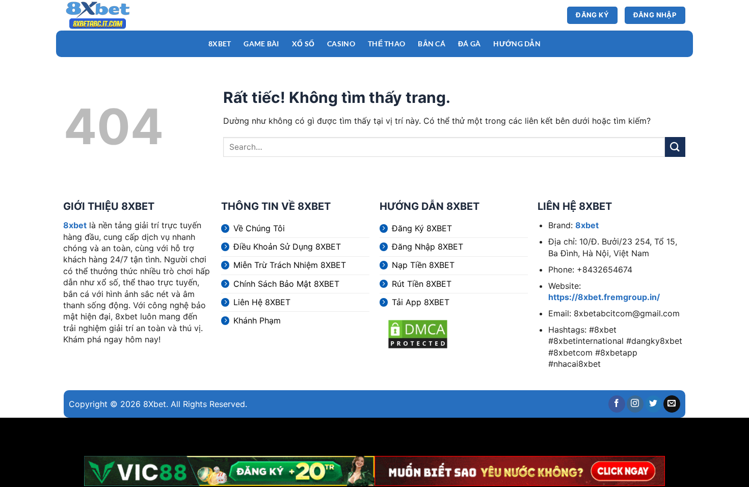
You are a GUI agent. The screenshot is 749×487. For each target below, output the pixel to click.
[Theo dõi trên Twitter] (653, 404)
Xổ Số (303, 43)
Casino (341, 43)
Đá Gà (469, 43)
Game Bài (261, 43)
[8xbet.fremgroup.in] (112, 15)
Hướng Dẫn (517, 43)
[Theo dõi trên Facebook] (616, 404)
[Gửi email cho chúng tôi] (671, 404)
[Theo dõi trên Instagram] (635, 404)
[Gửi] (675, 147)
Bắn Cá (431, 43)
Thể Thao (386, 43)
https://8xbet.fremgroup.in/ (604, 297)
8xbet (75, 225)
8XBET (219, 43)
